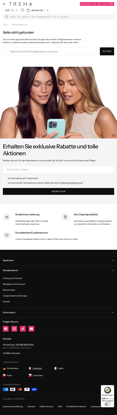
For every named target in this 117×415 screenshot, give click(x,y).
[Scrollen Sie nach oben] (113, 411)
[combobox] (51, 51)
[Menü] (112, 387)
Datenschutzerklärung (71, 182)
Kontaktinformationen (76, 406)
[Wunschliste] (22, 10)
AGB (60, 406)
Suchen (107, 51)
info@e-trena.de (11, 353)
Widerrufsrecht (46, 406)
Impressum (96, 406)
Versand (31, 406)
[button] (4, 4)
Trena (5, 24)
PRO (97, 3)
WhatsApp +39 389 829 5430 (18, 344)
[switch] (107, 404)
